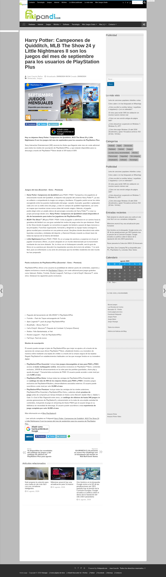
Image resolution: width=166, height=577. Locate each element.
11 (140, 270)
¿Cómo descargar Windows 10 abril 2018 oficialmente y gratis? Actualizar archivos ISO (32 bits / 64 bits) (124, 132)
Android (111, 146)
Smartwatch (113, 160)
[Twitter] (128, 2)
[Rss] (123, 2)
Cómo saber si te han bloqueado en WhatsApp (124, 104)
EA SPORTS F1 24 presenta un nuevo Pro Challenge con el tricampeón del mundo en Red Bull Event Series (86, 452)
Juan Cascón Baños (35, 76)
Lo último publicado (75, 2)
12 (110, 273)
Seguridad (123, 156)
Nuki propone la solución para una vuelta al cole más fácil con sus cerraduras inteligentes (36, 485)
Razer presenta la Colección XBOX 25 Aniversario (124, 243)
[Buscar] (145, 2)
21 (120, 277)
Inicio (24, 24)
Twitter (92, 573)
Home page (23, 573)
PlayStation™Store (55, 270)
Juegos (49, 2)
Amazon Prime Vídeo (114, 416)
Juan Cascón (114, 568)
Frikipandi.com (102, 568)
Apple (119, 146)
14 (120, 273)
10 (135, 270)
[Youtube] (130, 2)
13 (115, 273)
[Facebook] (125, 2)
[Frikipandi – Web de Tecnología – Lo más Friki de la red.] (48, 14)
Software (66, 24)
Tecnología (40, 2)
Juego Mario (112, 319)
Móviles (64, 2)
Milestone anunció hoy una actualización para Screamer (62, 483)
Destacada (31, 78)
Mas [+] (102, 24)
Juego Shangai (113, 322)
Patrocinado (113, 156)
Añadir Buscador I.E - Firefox (77, 573)
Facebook (100, 573)
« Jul (109, 282)
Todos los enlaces (114, 327)
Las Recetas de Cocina (115, 307)
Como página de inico (115, 312)
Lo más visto (89, 2)
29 (125, 280)
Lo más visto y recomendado (119, 153)
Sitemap (110, 573)
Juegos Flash (112, 317)
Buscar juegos (112, 304)
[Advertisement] (62, 171)
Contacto (32, 2)
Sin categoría (135, 156)
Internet (56, 2)
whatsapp (61, 124)
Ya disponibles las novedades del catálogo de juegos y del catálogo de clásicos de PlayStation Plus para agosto (39, 453)
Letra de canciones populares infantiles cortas (124, 100)
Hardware (32, 24)
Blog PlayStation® (49, 413)
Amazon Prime (112, 414)
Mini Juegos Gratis (101, 2)
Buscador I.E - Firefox (115, 309)
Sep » (114, 282)
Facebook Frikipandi (114, 314)
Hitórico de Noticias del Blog (117, 331)
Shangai (44, 573)
